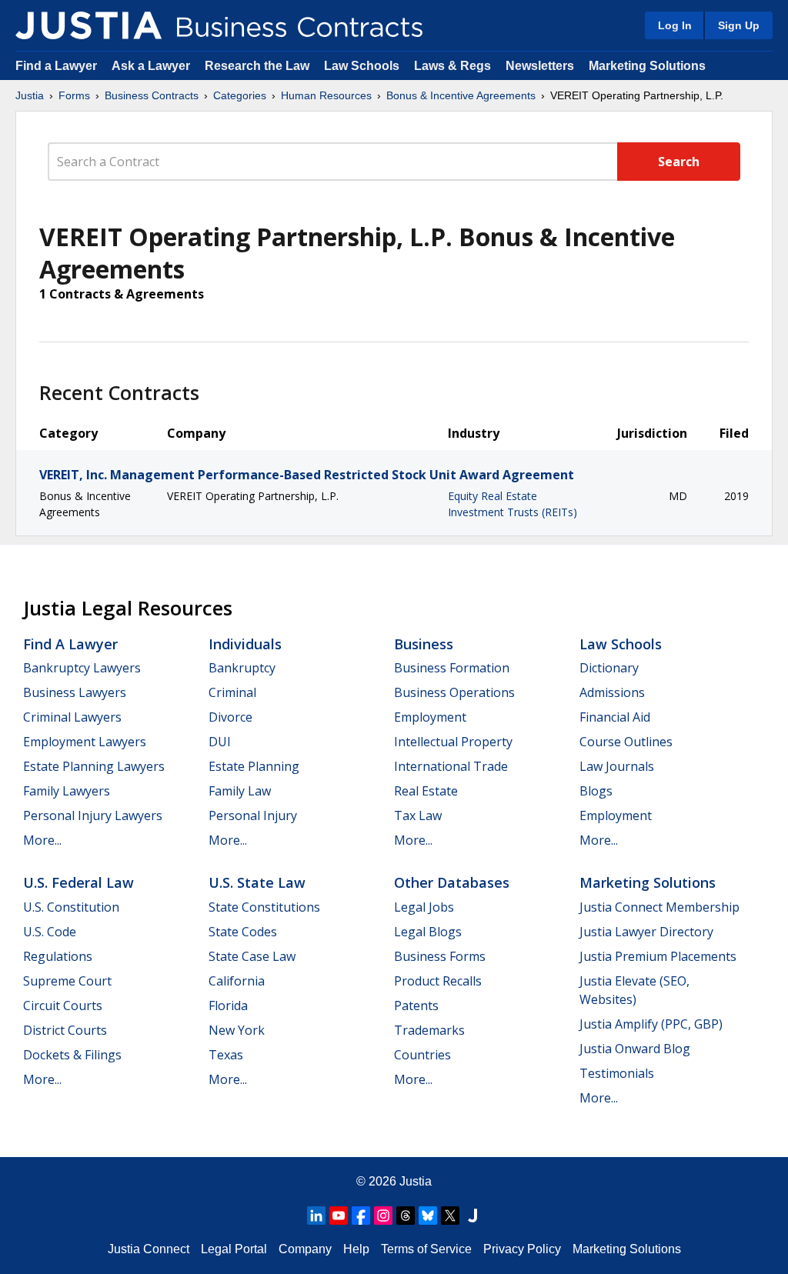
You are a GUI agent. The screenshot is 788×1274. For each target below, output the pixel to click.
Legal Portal (234, 1249)
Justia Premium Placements (657, 956)
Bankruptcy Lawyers (82, 667)
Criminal (232, 692)
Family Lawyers (66, 790)
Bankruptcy (242, 667)
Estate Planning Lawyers (94, 766)
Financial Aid (614, 717)
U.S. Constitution (71, 907)
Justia (29, 95)
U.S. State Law (257, 882)
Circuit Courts (62, 1005)
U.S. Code (49, 931)
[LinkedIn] (316, 1215)
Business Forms (440, 956)
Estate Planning (254, 766)
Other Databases (451, 882)
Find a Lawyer (56, 65)
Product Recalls (438, 980)
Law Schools (361, 65)
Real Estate (426, 790)
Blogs (596, 790)
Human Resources (326, 95)
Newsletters (540, 65)
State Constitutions (264, 907)
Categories (239, 95)
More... (42, 840)
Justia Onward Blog (634, 1048)
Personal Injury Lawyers (92, 815)
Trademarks (429, 1030)
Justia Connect (148, 1249)
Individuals (245, 644)
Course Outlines (626, 741)
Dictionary (609, 667)
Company (305, 1249)
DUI (220, 741)
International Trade (451, 766)
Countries (422, 1054)
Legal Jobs (424, 907)
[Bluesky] (428, 1215)
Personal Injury (253, 815)
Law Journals (616, 766)
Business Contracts (152, 95)
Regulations (57, 956)
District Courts (65, 1030)
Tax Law (418, 815)
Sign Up (739, 25)
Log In (675, 25)
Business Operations (454, 692)
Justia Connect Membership (659, 907)
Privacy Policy (522, 1249)
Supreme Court (67, 980)
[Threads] (405, 1215)
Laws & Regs (452, 65)
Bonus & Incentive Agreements (461, 95)
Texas (226, 1054)
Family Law (240, 790)
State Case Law (252, 956)
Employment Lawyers (84, 741)
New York (237, 1030)
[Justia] (88, 25)
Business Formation (451, 667)
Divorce (230, 717)
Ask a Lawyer (152, 65)
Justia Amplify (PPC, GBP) (651, 1024)
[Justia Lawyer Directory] (472, 1215)
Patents (416, 1005)
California (237, 980)
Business (423, 644)
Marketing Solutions (647, 65)
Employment (430, 717)
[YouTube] (338, 1215)
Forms (74, 95)
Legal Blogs (428, 931)
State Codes (243, 931)
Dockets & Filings (72, 1054)
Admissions (612, 692)
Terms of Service (426, 1249)
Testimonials (616, 1073)
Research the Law (257, 65)
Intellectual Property (453, 741)
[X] (450, 1215)
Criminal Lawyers (72, 717)
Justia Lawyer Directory (646, 931)
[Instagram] (383, 1215)
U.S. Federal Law (78, 882)
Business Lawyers (74, 692)
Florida (228, 1005)
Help (356, 1249)
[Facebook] (361, 1215)
